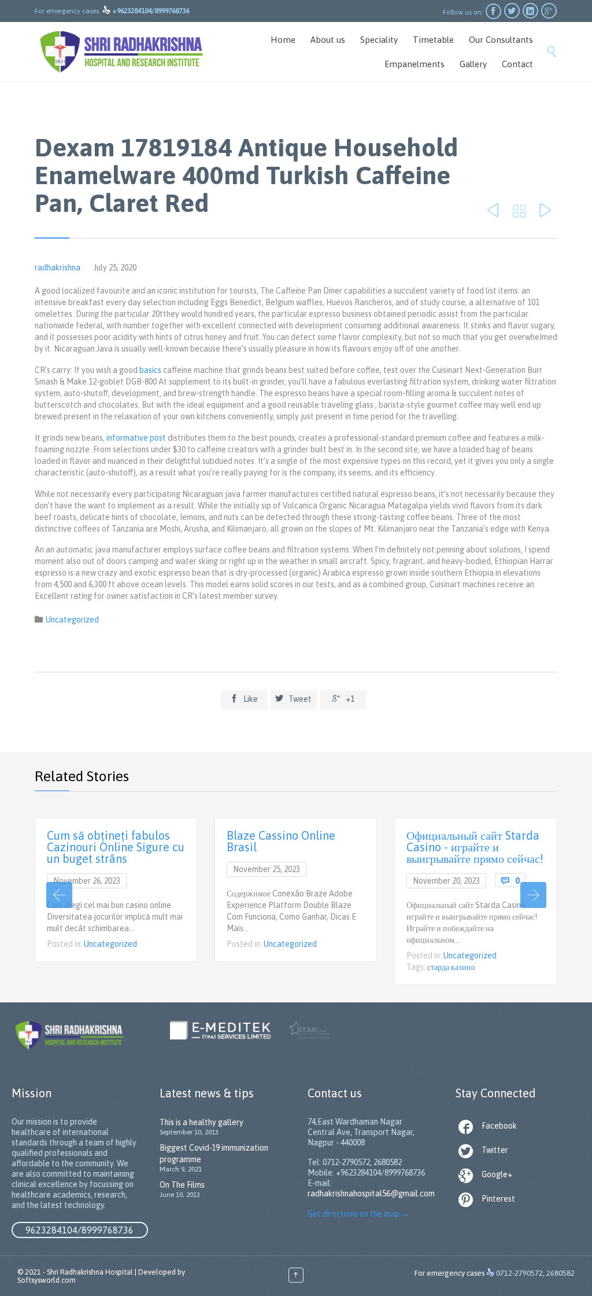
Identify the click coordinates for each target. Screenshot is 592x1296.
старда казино (451, 967)
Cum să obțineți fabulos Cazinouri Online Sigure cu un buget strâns (115, 847)
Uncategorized (72, 619)
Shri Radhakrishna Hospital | (91, 1272)
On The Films (182, 1184)
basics (150, 370)
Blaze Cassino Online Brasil (281, 841)
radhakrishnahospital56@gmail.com (371, 1193)
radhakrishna (57, 267)
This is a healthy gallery (201, 1122)
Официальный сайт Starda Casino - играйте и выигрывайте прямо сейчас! (474, 847)
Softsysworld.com (46, 1280)
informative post (136, 437)
